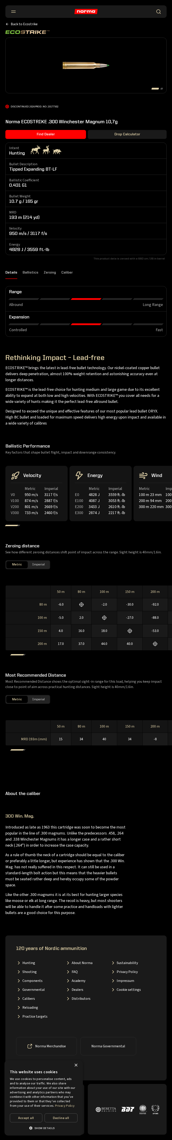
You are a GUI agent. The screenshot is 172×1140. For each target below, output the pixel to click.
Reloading (30, 1007)
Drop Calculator (127, 134)
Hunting (28, 962)
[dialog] (43, 1098)
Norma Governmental (108, 1046)
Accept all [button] (26, 1118)
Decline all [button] (61, 1118)
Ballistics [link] (30, 272)
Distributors (81, 998)
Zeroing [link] (50, 272)
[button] (43, 1128)
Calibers (28, 998)
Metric (17, 564)
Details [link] (11, 272)
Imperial (38, 564)
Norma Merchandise (50, 1046)
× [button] (75, 1065)
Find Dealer (46, 134)
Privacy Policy (127, 971)
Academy (78, 980)
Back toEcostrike (24, 24)
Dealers (77, 989)
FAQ (75, 971)
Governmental (33, 989)
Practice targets (34, 1016)
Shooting (29, 971)
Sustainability (127, 962)
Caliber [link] (67, 272)
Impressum (125, 980)
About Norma (82, 962)
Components (32, 980)
